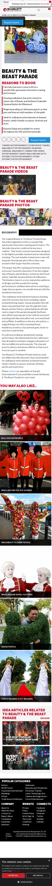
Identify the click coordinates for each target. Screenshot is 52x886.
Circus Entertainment (34, 799)
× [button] (49, 861)
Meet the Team (7, 810)
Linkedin (40, 822)
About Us (5, 808)
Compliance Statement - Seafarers (6, 822)
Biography (9, 232)
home (4, 15)
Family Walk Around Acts (32, 154)
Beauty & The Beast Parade (24, 15)
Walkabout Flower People (15, 542)
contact (12, 371)
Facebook (41, 808)
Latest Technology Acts (35, 793)
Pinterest (41, 813)
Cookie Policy (28, 813)
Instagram (41, 810)
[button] (4, 139)
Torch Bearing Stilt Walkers (17, 699)
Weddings (5, 793)
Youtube (40, 819)
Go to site (45, 4)
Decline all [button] (38, 875)
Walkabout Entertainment (16, 148)
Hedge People (8, 647)
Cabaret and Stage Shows (36, 796)
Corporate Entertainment (12, 791)
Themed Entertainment (14, 145)
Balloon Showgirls (12, 438)
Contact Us (6, 813)
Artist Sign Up (28, 816)
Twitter (40, 816)
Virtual (4, 796)
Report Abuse (7, 816)
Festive (4, 785)
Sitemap (25, 824)
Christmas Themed (33, 791)
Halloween (29, 785)
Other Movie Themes (39, 145)
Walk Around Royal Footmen (16, 595)
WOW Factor (7, 788)
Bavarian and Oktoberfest (36, 788)
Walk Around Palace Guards (16, 490)
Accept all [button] (13, 875)
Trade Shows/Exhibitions (11, 799)
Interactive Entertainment (17, 156)
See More (45, 718)
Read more (16, 871)
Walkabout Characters (24, 151)
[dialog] (26, 872)
